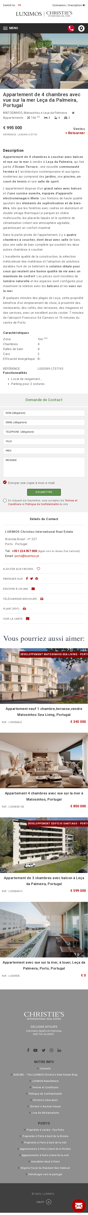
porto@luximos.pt (27, 556)
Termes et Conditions (45, 1087)
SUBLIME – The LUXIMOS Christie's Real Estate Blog (45, 1074)
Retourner (76, 133)
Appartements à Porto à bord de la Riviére (45, 1149)
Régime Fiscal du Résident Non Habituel (45, 1168)
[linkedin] (59, 1050)
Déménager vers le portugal (45, 1174)
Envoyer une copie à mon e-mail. (31, 483)
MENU (11, 28)
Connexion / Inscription (67, 5)
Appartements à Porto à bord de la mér (45, 1155)
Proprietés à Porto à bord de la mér (45, 1142)
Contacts (45, 1068)
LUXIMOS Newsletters (45, 1081)
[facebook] (27, 579)
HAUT (41, 1202)
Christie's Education (45, 1100)
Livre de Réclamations (45, 1112)
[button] (22, 61)
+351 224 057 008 (24, 551)
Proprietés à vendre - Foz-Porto (45, 1129)
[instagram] (51, 1050)
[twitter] (31, 579)
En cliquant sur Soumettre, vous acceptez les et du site (42, 502)
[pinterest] (36, 579)
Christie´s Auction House (45, 1106)
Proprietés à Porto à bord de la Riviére (45, 1136)
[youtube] (35, 1050)
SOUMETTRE (44, 492)
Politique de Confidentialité (42, 504)
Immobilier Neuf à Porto (45, 1161)
